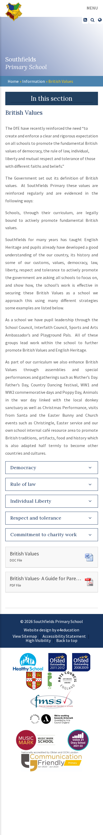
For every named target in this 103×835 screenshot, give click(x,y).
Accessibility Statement (64, 636)
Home (13, 81)
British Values (60, 81)
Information (33, 81)
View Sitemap (25, 636)
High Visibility (38, 640)
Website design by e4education (51, 629)
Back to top (66, 640)
